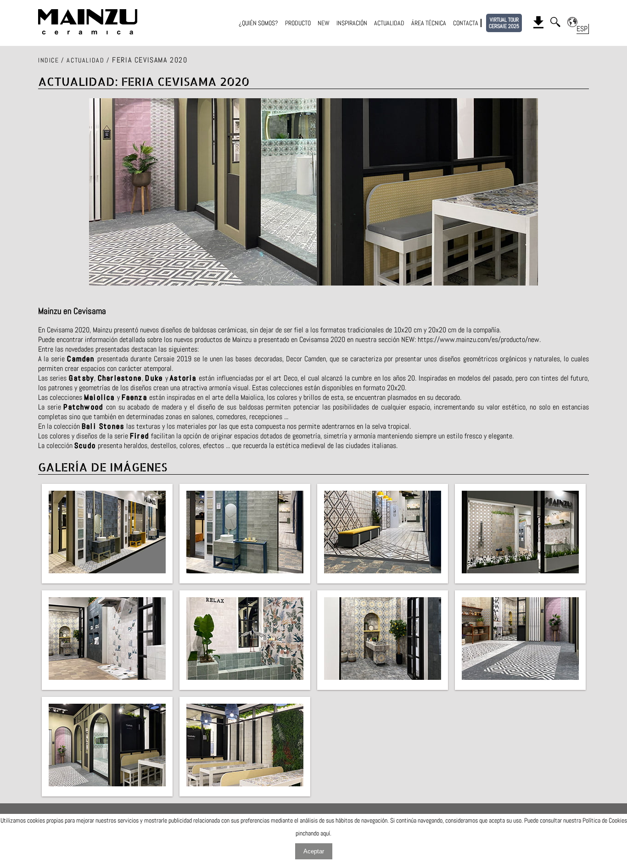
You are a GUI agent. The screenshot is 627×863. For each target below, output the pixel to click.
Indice (48, 60)
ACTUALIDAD (389, 23)
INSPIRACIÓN (351, 23)
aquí (325, 833)
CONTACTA (465, 23)
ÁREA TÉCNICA (428, 23)
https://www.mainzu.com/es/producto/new (478, 339)
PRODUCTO (298, 23)
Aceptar (313, 851)
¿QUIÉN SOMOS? (258, 23)
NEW (324, 23)
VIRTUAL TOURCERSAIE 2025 (504, 23)
